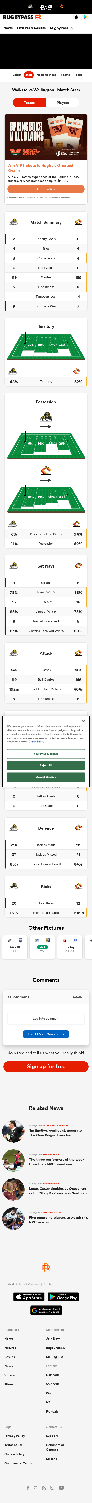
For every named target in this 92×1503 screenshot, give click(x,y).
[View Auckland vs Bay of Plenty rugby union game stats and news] (42, 947)
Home (8, 1338)
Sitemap (10, 1384)
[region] (46, 751)
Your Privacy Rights (46, 753)
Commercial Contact (55, 1447)
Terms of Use (13, 1445)
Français (52, 1411)
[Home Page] (22, 17)
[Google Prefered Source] (46, 1310)
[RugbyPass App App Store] (29, 1297)
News (8, 28)
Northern (52, 1375)
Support (52, 1436)
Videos (9, 1375)
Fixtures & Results (31, 28)
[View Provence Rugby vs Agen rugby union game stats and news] (14, 947)
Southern (52, 1384)
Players (63, 102)
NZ (48, 1402)
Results (9, 1357)
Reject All (46, 765)
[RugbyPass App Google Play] (63, 1297)
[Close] (83, 721)
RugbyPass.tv (55, 1347)
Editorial (52, 1459)
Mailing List (54, 1357)
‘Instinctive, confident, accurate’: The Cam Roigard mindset (56, 1131)
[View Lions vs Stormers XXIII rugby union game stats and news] (69, 947)
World (50, 1393)
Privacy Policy (14, 1436)
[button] (87, 28)
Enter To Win (46, 189)
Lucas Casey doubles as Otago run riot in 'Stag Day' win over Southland (59, 1189)
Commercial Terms (18, 1463)
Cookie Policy (14, 1454)
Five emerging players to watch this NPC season (58, 1218)
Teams (29, 102)
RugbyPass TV (62, 28)
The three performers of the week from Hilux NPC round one (56, 1160)
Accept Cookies (46, 777)
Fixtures (10, 1347)
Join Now (53, 1338)
